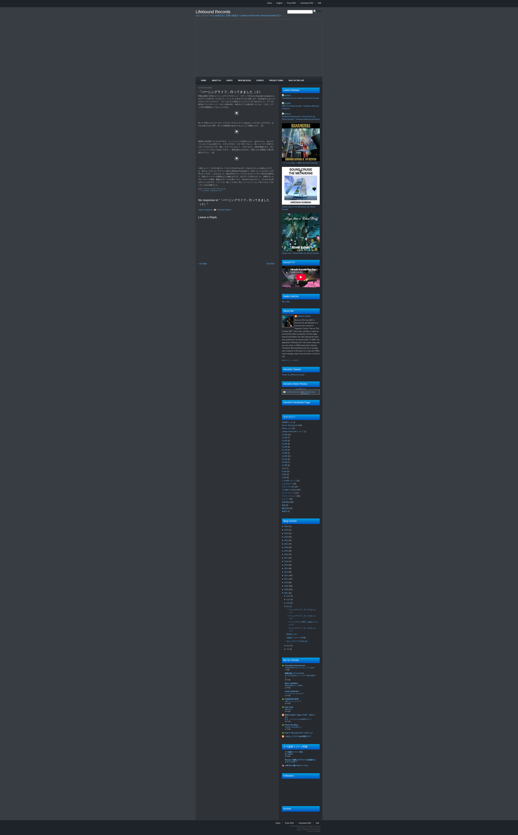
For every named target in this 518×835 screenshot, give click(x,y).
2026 (286, 526)
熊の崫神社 (289, 754)
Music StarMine (291, 683)
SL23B (285, 465)
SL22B (285, 462)
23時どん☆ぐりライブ (293, 701)
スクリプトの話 (288, 487)
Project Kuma (276, 80)
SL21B (285, 459)
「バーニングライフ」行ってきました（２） (230, 92)
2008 (286, 590)
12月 (288, 596)
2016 (286, 561)
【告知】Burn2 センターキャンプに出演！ (300, 668)
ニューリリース (288, 493)
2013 (286, 572)
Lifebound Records (213, 11)
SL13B (285, 438)
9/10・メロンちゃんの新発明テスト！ (298, 719)
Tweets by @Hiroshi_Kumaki (293, 375)
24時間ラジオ (287, 422)
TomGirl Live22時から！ (293, 727)
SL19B (285, 453)
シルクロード (287, 484)
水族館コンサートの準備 (296, 638)
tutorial (311, 828)
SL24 (284, 468)
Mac (288, 302)
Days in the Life (296, 80)
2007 (286, 593)
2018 (286, 554)
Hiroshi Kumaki (304, 316)
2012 (286, 575)
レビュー (285, 499)
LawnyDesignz (315, 829)
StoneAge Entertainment (295, 665)
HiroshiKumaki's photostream (308, 392)
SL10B (285, 435)
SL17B (285, 450)
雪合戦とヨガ (291, 634)
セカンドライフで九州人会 (296, 641)
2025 (286, 530)
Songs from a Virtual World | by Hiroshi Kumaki (300, 253)
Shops (229, 80)
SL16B (285, 447)
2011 (286, 579)
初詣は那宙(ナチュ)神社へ (294, 685)
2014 (286, 568)
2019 (286, 551)
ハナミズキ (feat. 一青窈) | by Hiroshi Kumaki (299, 163)
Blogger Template (302, 829)
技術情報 (285, 502)
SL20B (285, 456)
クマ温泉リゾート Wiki (294, 752)
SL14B (285, 441)
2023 (286, 537)
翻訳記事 (285, 508)
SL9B (284, 478)
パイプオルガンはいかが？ (294, 693)
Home (269, 3)
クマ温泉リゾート (289, 481)
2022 (286, 540)
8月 (288, 646)
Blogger (317, 831)
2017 (286, 558)
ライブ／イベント (289, 496)
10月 (288, 603)
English (279, 3)
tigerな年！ (289, 709)
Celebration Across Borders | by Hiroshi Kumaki (300, 98)
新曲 (284, 505)
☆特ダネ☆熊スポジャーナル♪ (297, 765)
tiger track (289, 707)
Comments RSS (307, 3)
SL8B (284, 474)
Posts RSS (291, 3)
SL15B (285, 444)
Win (283, 302)
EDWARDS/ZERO (292, 699)
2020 (286, 547)
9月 (288, 607)
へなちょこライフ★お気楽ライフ (298, 736)
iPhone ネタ (287, 428)
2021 (286, 544)
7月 (288, 649)
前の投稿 (270, 264)
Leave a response (205, 210)
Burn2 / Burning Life (213, 190)
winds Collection (292, 691)
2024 (286, 533)
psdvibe (317, 828)
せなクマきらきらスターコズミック (299, 733)
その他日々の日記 (289, 490)
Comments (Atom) (224, 210)
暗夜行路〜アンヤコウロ (294, 673)
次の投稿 (203, 264)
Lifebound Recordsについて (293, 432)
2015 (286, 565)
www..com (301, 389)
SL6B (284, 471)
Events (260, 80)
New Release (244, 80)
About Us (216, 80)
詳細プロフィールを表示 (290, 360)
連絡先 (285, 511)
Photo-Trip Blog (291, 725)
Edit (319, 3)
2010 (286, 582)
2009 (286, 586)
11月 (288, 599)
